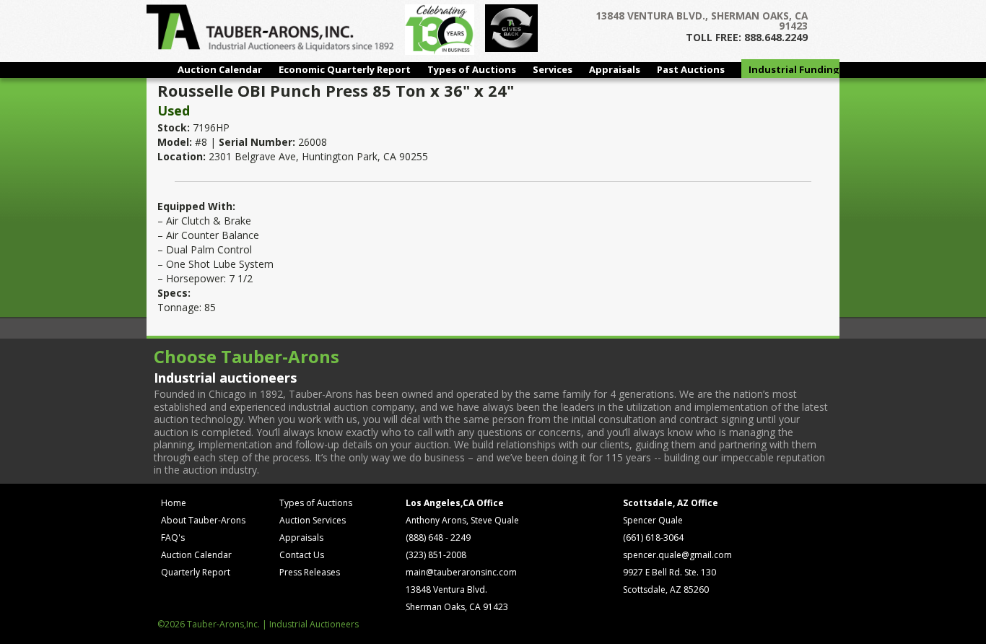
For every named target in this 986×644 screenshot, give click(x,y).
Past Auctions (691, 69)
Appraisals (614, 69)
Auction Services (312, 520)
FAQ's (173, 537)
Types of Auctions (471, 69)
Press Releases (309, 572)
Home (173, 503)
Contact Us (301, 555)
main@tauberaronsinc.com (461, 572)
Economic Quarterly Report (345, 69)
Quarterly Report (195, 572)
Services (552, 69)
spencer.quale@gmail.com (677, 555)
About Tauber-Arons (203, 520)
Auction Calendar (220, 69)
